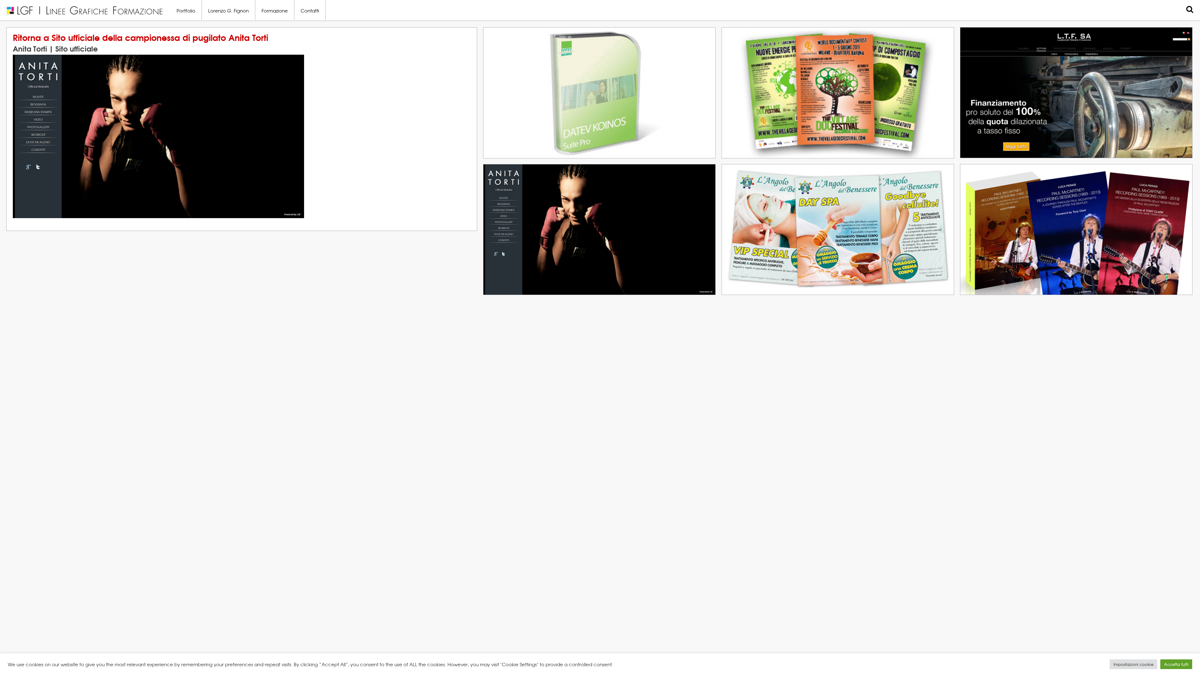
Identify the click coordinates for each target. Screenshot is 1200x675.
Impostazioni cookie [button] (1133, 664)
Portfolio (186, 10)
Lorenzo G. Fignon (228, 10)
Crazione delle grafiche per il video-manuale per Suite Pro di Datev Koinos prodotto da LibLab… (598, 51)
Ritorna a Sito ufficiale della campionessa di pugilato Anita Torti (140, 37)
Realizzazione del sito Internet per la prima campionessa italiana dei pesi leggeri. (580, 188)
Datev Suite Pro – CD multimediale (549, 40)
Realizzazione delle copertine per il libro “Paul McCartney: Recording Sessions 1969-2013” (1067, 188)
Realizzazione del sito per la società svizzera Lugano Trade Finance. (1042, 51)
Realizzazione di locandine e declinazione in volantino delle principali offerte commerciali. (830, 188)
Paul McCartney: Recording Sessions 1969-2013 (1048, 177)
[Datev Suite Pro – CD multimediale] (707, 60)
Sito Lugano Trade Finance (1012, 40)
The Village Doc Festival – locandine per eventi (810, 40)
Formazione (275, 10)
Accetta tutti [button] (1176, 664)
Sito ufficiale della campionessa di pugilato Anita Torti (583, 177)
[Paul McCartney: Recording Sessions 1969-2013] (1184, 196)
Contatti (310, 10)
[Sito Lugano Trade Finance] (1184, 60)
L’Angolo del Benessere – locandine (790, 177)
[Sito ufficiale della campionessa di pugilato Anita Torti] (707, 196)
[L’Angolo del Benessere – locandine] (946, 196)
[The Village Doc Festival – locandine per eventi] (946, 66)
